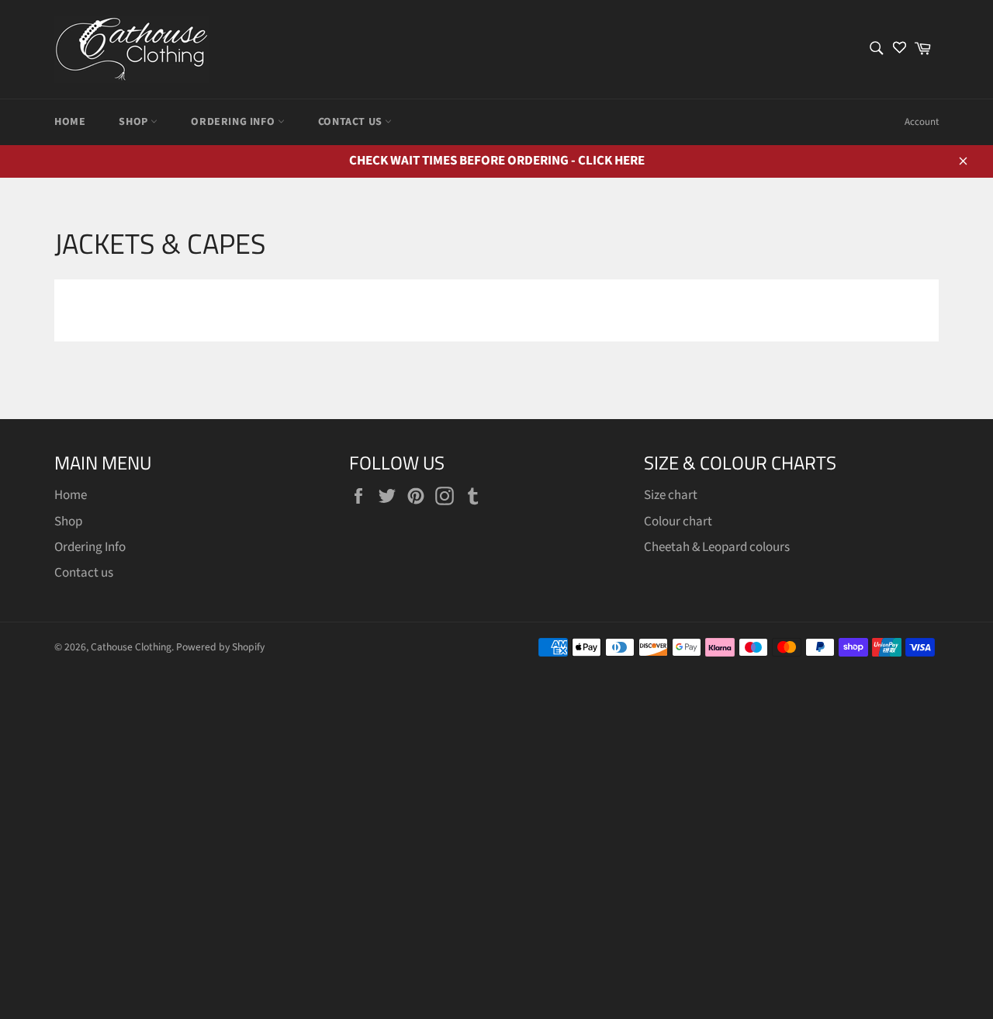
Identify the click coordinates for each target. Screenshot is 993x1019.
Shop (135, 122)
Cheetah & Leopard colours (717, 547)
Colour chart (678, 521)
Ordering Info (234, 122)
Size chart (670, 495)
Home (69, 122)
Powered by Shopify (220, 646)
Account (922, 122)
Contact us (352, 122)
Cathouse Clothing (131, 646)
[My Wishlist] (899, 49)
